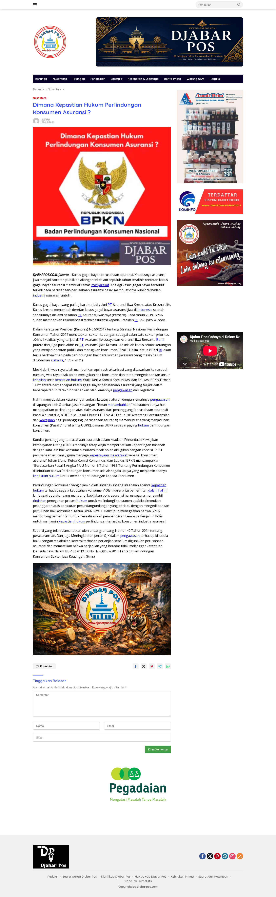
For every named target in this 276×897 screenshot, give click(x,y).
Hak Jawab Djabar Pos (150, 876)
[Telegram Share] (160, 666)
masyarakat (100, 285)
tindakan (39, 500)
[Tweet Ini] (144, 666)
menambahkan (119, 404)
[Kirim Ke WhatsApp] (168, 666)
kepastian (62, 380)
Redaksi (215, 79)
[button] (239, 4)
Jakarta (57, 360)
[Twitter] (210, 856)
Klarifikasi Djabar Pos (116, 876)
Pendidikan (98, 79)
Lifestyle (116, 79)
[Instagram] (232, 856)
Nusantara (60, 79)
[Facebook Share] (136, 666)
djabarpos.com (147, 887)
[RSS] (240, 856)
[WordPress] (225, 856)
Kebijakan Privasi (182, 876)
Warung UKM (195, 79)
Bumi (160, 339)
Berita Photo (172, 79)
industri (39, 295)
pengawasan (122, 390)
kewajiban (47, 420)
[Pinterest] (217, 856)
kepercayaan (99, 455)
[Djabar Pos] (50, 41)
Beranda (41, 79)
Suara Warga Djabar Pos (80, 876)
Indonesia (144, 309)
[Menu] (35, 4)
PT (110, 304)
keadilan (39, 380)
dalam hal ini (157, 490)
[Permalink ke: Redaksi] (36, 121)
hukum (76, 380)
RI (136, 320)
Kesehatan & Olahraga (143, 79)
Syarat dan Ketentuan (213, 876)
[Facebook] (202, 856)
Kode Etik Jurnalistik (138, 881)
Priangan (79, 79)
